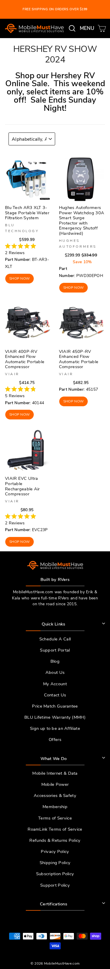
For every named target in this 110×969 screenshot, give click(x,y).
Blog (55, 661)
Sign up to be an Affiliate (55, 728)
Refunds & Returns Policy (54, 840)
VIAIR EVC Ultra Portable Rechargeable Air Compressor (22, 486)
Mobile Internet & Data (54, 773)
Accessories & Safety (55, 795)
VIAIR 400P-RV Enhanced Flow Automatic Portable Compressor (24, 359)
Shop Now (19, 278)
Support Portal (55, 650)
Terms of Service (55, 818)
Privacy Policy (55, 851)
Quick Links (53, 624)
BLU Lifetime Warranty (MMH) (55, 717)
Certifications (53, 904)
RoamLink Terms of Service (55, 829)
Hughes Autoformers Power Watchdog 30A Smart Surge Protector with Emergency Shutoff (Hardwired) (81, 220)
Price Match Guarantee (55, 706)
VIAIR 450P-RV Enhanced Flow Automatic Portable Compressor (78, 359)
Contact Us (55, 695)
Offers (55, 739)
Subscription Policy (55, 874)
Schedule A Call (55, 639)
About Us (55, 672)
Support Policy (55, 885)
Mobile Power (55, 784)
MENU (88, 28)
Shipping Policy (55, 863)
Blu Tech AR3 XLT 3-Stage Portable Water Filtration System (27, 213)
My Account (55, 684)
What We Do (53, 758)
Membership (55, 807)
